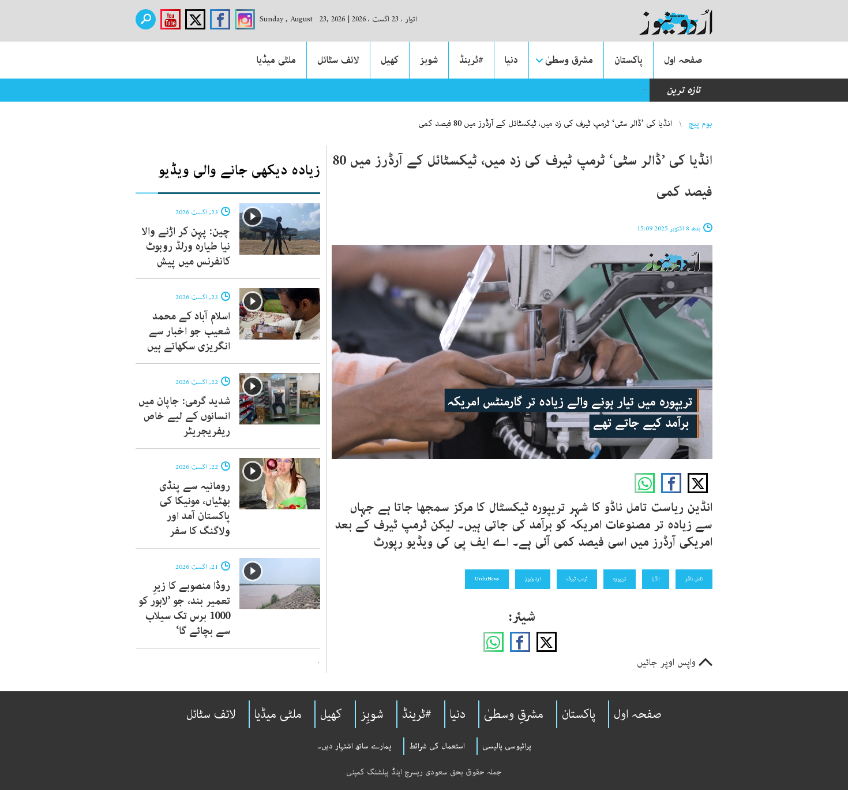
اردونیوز (533, 579)
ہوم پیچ (700, 123)
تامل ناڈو (694, 579)
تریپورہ (619, 579)
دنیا (511, 60)
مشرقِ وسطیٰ (513, 714)
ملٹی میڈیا (276, 60)
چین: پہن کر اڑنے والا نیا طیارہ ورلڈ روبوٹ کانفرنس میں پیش (185, 246)
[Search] (146, 19)
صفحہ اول (683, 60)
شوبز (429, 60)
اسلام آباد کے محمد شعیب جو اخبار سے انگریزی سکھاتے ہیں (188, 331)
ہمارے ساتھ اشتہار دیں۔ (354, 746)
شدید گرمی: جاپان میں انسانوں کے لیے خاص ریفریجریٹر (184, 416)
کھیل (390, 60)
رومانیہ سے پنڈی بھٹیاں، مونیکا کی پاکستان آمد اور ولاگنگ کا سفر (194, 508)
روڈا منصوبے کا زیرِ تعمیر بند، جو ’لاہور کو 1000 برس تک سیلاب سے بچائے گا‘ (184, 608)
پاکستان (628, 60)
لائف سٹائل (338, 60)
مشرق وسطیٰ (569, 60)
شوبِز (372, 714)
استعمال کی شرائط (437, 746)
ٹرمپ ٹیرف (576, 579)
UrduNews (487, 579)
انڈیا (655, 579)
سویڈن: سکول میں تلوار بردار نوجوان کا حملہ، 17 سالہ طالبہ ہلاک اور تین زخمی (488, 90)
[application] (522, 352)
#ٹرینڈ (471, 60)
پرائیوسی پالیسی (506, 746)
